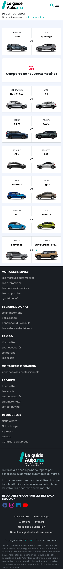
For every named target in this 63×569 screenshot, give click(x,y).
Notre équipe (10, 426)
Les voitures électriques (17, 328)
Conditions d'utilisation (16, 441)
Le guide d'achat (15, 307)
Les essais (8, 358)
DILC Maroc (29, 540)
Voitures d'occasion (19, 366)
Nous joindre (9, 421)
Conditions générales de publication (31, 532)
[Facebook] (5, 505)
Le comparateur (12, 293)
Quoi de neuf (10, 298)
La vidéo (8, 380)
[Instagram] (12, 505)
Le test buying (11, 407)
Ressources (11, 415)
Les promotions (11, 283)
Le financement (12, 313)
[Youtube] (25, 505)
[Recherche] (51, 5)
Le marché (9, 353)
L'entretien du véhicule (16, 323)
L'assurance (9, 318)
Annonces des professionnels (20, 372)
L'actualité (8, 342)
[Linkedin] (18, 505)
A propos (8, 431)
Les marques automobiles (18, 278)
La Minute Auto (11, 401)
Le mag (7, 336)
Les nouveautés (11, 347)
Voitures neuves (15, 272)
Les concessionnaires (15, 288)
